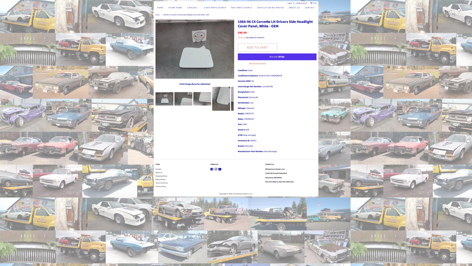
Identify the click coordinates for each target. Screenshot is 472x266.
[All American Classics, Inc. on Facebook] (211, 169)
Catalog (192, 7)
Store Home (176, 7)
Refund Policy (160, 179)
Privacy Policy (160, 186)
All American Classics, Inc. (242, 193)
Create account (301, 3)
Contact (310, 7)
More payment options (257, 63)
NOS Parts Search (241, 7)
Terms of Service (161, 183)
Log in (290, 3)
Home (160, 7)
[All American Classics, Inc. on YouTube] (219, 169)
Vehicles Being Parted (270, 7)
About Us (294, 7)
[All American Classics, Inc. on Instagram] (215, 169)
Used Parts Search (215, 7)
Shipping (241, 37)
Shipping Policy (161, 176)
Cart (315, 3)
